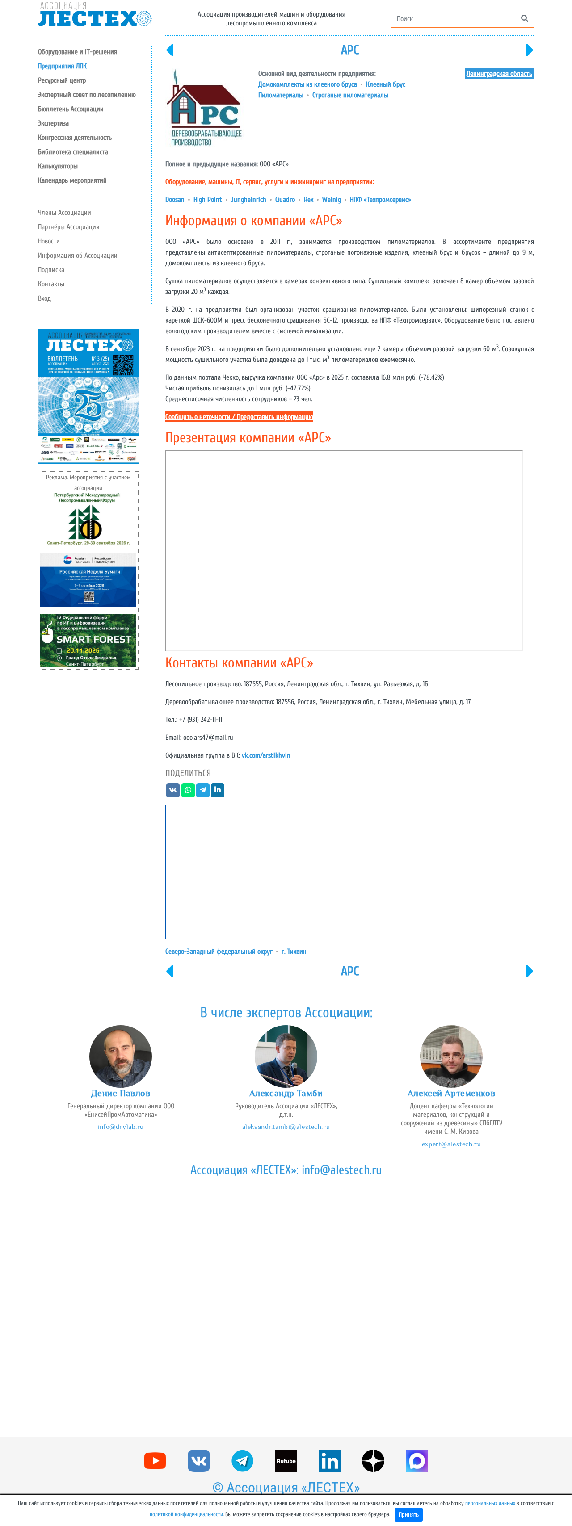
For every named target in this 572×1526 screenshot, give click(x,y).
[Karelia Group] (530, 56)
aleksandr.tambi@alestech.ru (286, 1126)
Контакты (51, 284)
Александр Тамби (286, 1093)
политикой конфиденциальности (186, 1514)
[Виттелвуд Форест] (169, 56)
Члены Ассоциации (64, 213)
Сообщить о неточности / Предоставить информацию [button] (239, 417)
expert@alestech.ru (451, 1144)
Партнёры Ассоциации (69, 227)
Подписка (51, 270)
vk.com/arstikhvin (266, 755)
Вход (44, 298)
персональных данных (490, 1503)
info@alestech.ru (342, 1170)
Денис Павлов (121, 1093)
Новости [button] (49, 241)
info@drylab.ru (120, 1126)
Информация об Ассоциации (78, 256)
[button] (94, 80)
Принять (409, 1514)
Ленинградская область (499, 74)
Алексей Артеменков (451, 1093)
